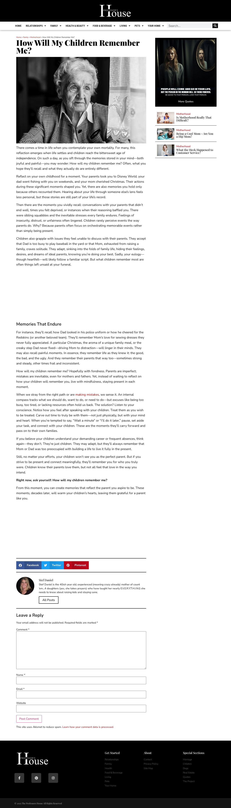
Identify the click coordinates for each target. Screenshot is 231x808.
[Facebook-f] (19, 778)
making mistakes (87, 394)
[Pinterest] (36, 778)
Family (54, 25)
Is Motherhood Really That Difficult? (194, 118)
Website (21, 703)
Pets (137, 25)
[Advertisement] (81, 295)
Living (123, 25)
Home (18, 25)
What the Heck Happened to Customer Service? (194, 151)
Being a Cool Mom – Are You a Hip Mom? (194, 135)
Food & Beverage (102, 25)
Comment (22, 629)
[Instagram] (53, 778)
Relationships (34, 25)
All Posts (48, 600)
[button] (29, 565)
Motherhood (35, 37)
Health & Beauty (75, 25)
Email (20, 689)
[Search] (215, 25)
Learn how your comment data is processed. (88, 727)
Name (20, 675)
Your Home (154, 25)
